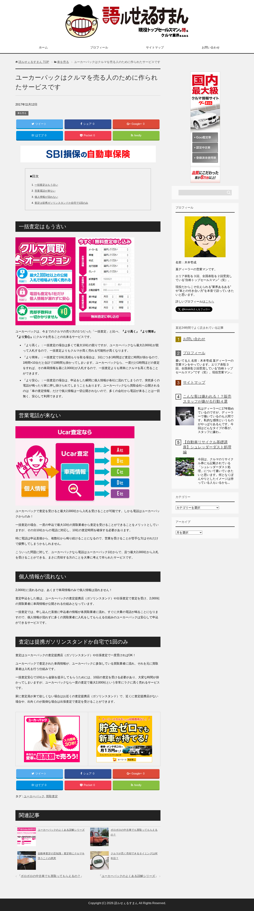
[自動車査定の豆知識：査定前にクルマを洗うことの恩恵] (26, 867)
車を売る (21, 113)
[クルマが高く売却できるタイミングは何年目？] (99, 867)
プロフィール (99, 47)
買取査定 (52, 796)
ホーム (43, 47)
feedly (138, 135)
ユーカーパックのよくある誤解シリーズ (61, 829)
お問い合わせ (211, 47)
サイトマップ (155, 47)
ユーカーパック (34, 796)
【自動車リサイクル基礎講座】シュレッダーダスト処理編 (207, 447)
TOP (33, 62)
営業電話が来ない (45, 190)
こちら (209, 301)
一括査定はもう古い (46, 184)
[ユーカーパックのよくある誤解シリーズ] (26, 843)
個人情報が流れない (46, 196)
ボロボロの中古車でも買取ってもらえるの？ (50, 876)
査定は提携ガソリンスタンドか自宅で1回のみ (61, 202)
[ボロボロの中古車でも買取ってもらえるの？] (99, 843)
